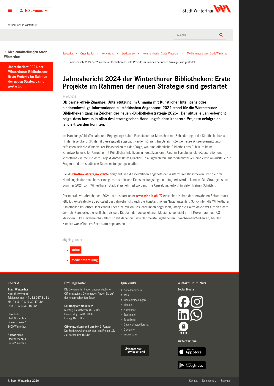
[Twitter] (203, 306)
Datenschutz (209, 380)
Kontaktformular (18, 293)
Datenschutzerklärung (136, 324)
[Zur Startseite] (172, 8)
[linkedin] (184, 319)
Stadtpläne (130, 314)
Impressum (130, 334)
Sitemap (225, 380)
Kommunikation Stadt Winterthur (161, 53)
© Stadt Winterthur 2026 (23, 380)
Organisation (87, 53)
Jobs (126, 294)
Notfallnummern (133, 290)
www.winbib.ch (147, 196)
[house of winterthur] (135, 354)
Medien (128, 304)
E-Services (34, 11)
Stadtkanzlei (128, 53)
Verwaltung (108, 53)
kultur (75, 250)
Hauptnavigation (10, 10)
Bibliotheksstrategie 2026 (88, 174)
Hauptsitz (14, 314)
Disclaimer (130, 329)
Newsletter (130, 309)
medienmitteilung (84, 260)
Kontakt (193, 380)
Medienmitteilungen (135, 299)
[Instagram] (197, 306)
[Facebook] (184, 306)
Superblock (130, 319)
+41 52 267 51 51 (37, 297)
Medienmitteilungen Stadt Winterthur (207, 53)
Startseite (67, 53)
